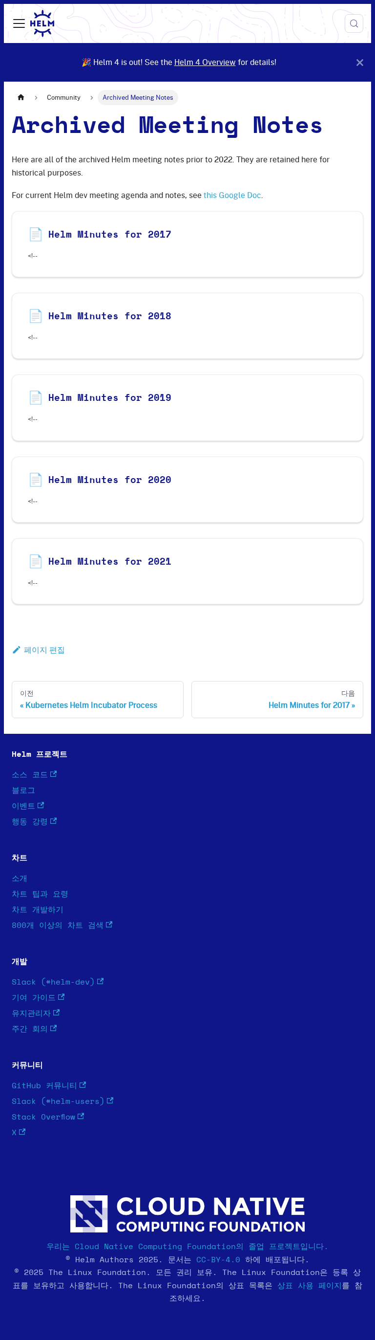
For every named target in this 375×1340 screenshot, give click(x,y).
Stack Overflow (43, 1117)
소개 (19, 878)
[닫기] (360, 62)
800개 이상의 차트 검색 (58, 925)
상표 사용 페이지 (309, 1286)
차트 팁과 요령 (40, 894)
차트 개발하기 (37, 910)
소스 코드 (30, 775)
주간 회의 (30, 1029)
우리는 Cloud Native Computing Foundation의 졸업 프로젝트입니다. (187, 1247)
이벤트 (23, 806)
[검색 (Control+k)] (354, 23)
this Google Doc (232, 195)
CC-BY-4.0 (218, 1260)
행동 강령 (30, 822)
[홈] (21, 97)
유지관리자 (31, 1013)
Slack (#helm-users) (58, 1101)
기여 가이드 (34, 998)
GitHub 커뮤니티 (44, 1086)
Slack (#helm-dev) (53, 982)
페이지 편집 (44, 650)
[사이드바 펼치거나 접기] (19, 23)
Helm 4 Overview (205, 62)
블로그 (23, 790)
